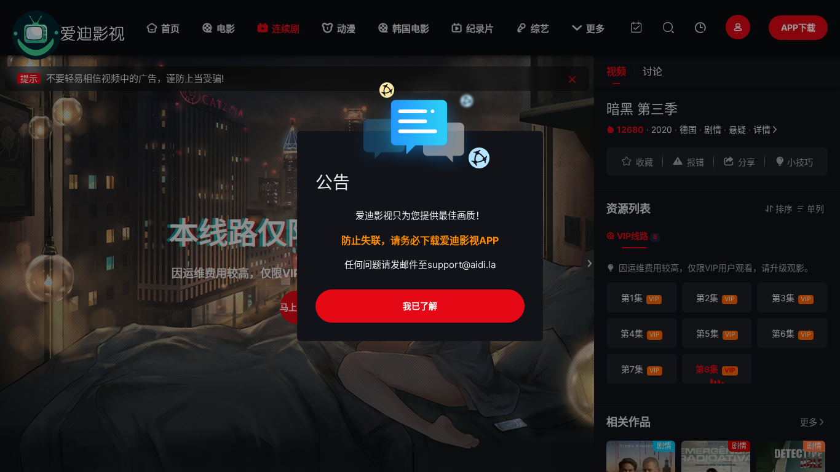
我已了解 (420, 306)
